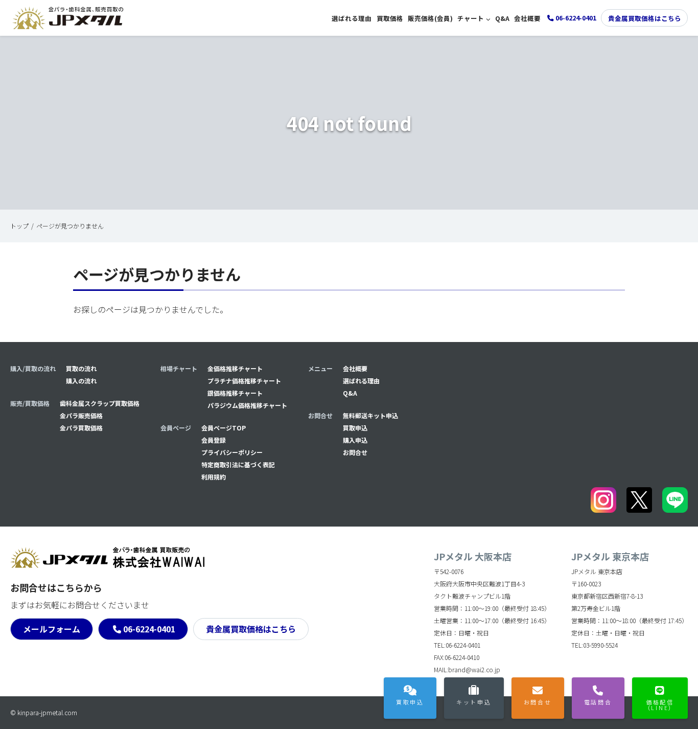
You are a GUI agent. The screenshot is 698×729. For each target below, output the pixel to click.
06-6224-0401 (149, 629)
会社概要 (527, 18)
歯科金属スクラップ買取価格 (99, 403)
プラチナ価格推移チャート (244, 380)
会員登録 (213, 440)
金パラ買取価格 (81, 427)
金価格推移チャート (235, 368)
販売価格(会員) (430, 18)
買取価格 (390, 18)
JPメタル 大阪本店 (472, 556)
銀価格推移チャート (235, 393)
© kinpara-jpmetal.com (43, 712)
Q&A (502, 18)
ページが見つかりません (70, 225)
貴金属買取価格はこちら (644, 18)
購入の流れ (81, 380)
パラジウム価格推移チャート (247, 405)
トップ (19, 225)
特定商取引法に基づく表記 (238, 464)
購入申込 (355, 440)
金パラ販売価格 (81, 415)
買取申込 (355, 427)
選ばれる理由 (351, 18)
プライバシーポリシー (232, 452)
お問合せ (355, 452)
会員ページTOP (223, 427)
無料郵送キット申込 (370, 415)
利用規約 (213, 476)
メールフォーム (51, 629)
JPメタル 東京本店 (610, 556)
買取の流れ (81, 368)
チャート (470, 18)
